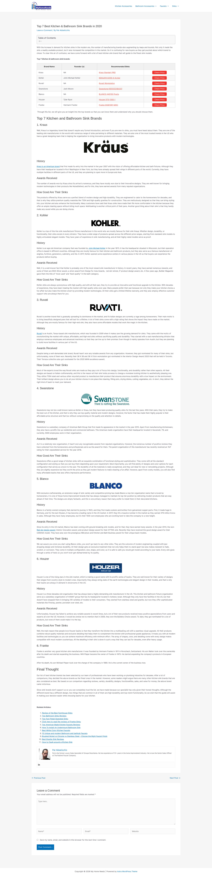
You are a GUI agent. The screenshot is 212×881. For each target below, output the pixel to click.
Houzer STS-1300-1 (107, 99)
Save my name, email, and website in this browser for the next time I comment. (73, 840)
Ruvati (39, 333)
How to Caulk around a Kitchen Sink (57, 742)
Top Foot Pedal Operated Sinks (55, 719)
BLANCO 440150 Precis (109, 94)
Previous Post (38, 778)
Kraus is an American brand (48, 166)
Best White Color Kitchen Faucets (56, 730)
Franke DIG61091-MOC (108, 105)
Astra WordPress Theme (127, 871)
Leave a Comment (44, 30)
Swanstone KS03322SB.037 (110, 89)
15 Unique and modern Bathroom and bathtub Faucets (64, 733)
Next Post (175, 778)
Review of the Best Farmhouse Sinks (57, 713)
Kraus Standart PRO (107, 72)
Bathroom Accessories (144, 6)
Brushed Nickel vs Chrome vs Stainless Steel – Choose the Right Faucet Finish (74, 736)
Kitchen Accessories (123, 6)
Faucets (163, 6)
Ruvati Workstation (107, 83)
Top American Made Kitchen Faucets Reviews (61, 725)
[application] (155, 6)
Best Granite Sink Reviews (53, 739)
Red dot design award (46, 530)
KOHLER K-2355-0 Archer (109, 78)
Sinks (174, 6)
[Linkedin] (39, 765)
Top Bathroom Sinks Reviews (54, 716)
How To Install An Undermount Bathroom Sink (61, 727)
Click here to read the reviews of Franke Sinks (61, 722)
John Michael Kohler (97, 248)
